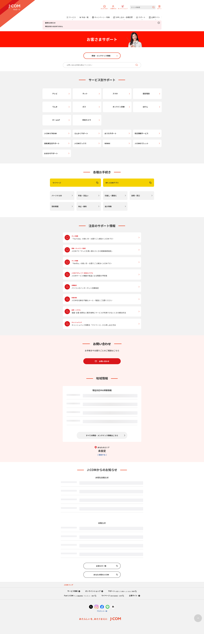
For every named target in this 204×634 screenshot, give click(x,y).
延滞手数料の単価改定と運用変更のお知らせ (97, 529)
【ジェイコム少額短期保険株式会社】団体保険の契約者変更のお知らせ (107, 545)
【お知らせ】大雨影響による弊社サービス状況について (101, 498)
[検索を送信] (153, 7)
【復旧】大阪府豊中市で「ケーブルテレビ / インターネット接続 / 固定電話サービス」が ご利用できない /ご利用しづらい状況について (111, 490)
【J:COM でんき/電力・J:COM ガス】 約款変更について (101, 522)
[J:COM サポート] (14, 7)
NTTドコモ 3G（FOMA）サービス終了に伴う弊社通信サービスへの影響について (111, 576)
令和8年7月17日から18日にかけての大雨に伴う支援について (85, 26)
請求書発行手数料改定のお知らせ (92, 514)
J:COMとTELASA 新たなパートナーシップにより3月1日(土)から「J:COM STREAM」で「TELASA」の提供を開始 (111, 623)
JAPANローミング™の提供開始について (95, 537)
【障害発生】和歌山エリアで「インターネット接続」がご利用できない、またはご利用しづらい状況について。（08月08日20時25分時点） (98, 412)
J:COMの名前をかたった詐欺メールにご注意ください (100, 599)
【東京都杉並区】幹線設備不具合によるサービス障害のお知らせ (91, 399)
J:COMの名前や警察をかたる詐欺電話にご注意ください (101, 615)
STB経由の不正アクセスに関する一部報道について (99, 584)
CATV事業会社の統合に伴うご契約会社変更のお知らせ (100, 553)
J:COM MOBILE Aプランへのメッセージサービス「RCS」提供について (107, 568)
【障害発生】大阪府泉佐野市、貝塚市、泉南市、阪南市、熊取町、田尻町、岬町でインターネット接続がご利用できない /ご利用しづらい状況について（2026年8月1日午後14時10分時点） (98, 427)
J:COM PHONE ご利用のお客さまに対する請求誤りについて (103, 591)
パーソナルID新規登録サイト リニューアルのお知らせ (101, 607)
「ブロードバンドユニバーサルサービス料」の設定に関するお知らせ (106, 560)
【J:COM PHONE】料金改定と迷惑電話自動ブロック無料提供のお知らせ (107, 506)
